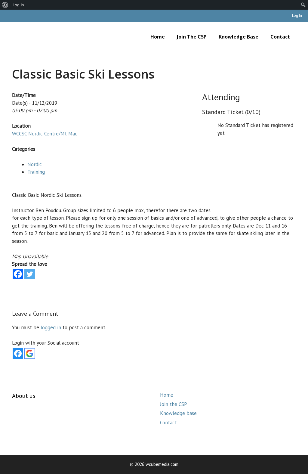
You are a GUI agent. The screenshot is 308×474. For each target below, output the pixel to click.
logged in (51, 327)
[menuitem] (5, 5)
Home (157, 36)
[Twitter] (29, 274)
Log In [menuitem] (18, 4)
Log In (297, 15)
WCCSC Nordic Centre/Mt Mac (44, 133)
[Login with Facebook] (18, 353)
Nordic (34, 164)
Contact (280, 36)
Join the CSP (192, 36)
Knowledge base (238, 36)
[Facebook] (18, 274)
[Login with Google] (29, 353)
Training (36, 172)
